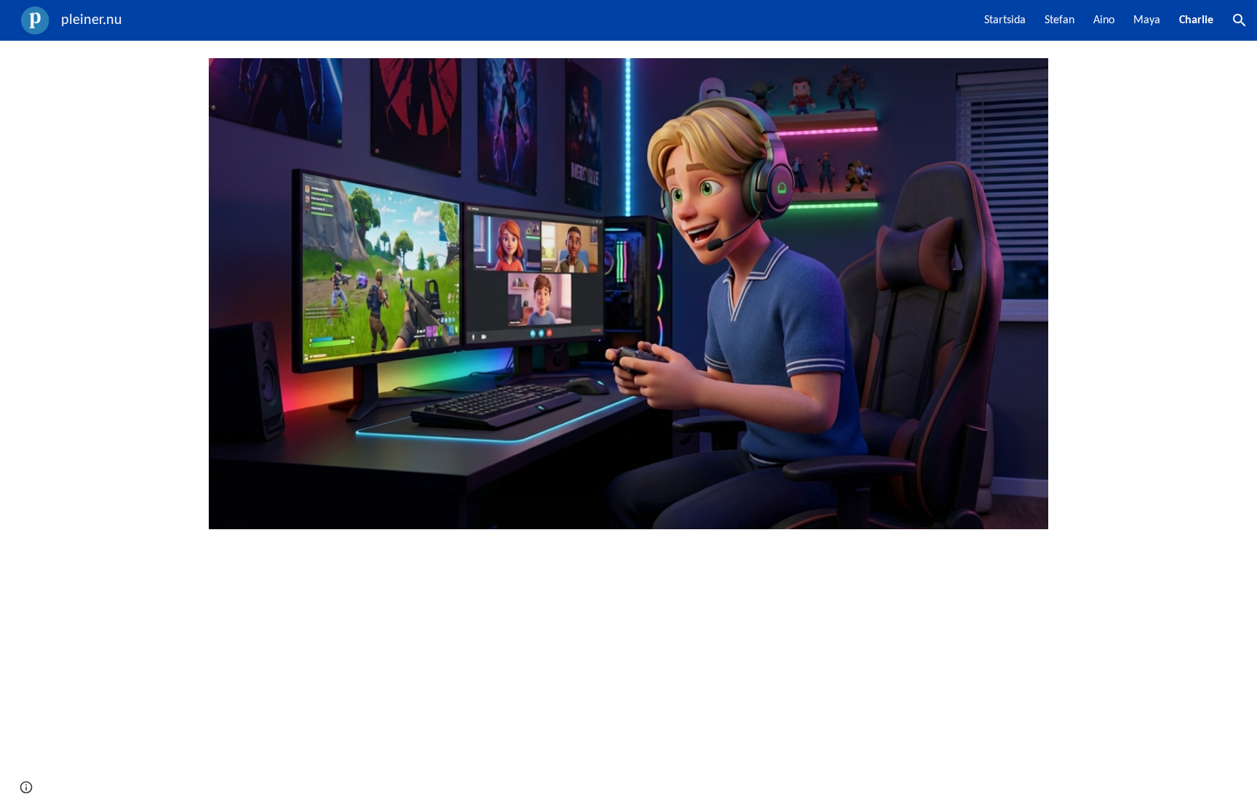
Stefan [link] (1059, 20)
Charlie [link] (1196, 20)
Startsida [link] (1005, 20)
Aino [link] (1103, 20)
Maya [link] (1146, 20)
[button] (1239, 20)
